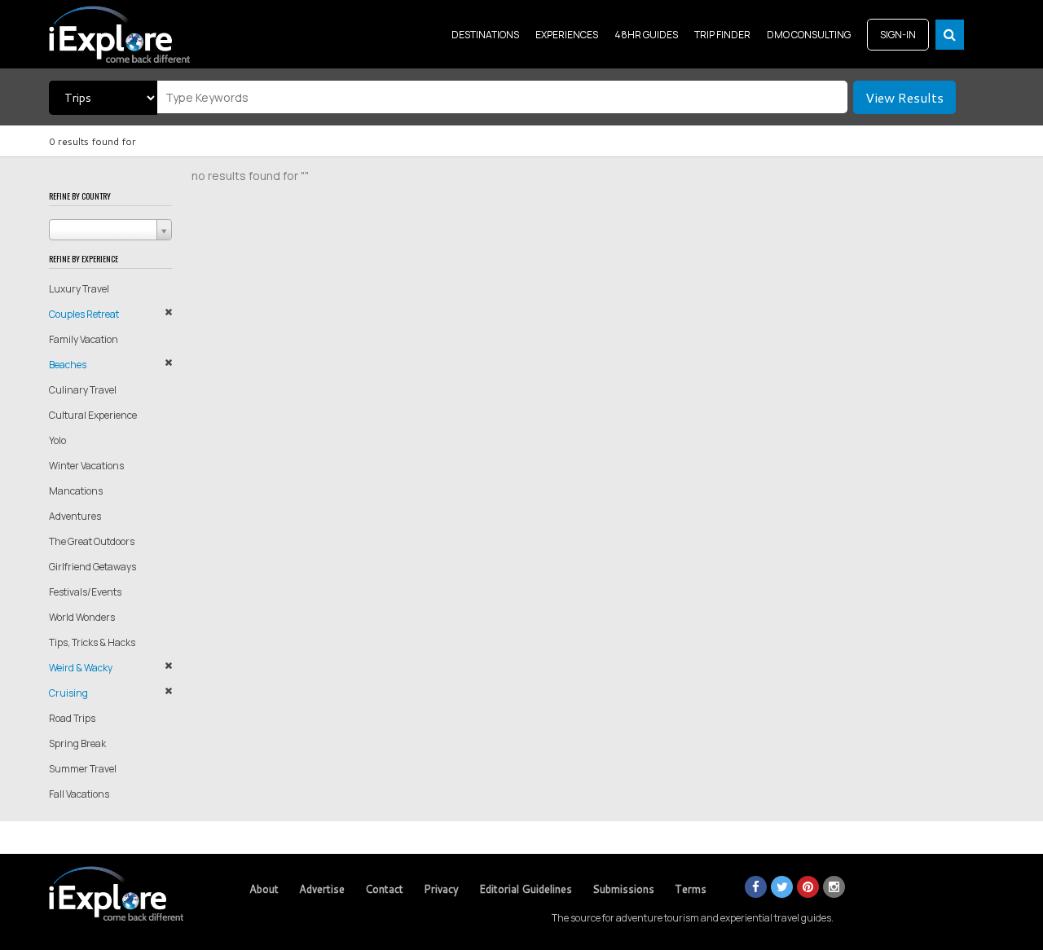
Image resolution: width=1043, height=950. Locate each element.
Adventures (75, 516)
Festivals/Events (85, 592)
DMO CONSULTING (809, 35)
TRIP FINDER (722, 35)
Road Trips (72, 718)
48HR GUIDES (646, 35)
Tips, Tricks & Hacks (92, 642)
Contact (384, 889)
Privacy (441, 889)
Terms (690, 889)
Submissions (623, 889)
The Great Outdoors (91, 541)
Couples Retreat (84, 314)
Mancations (76, 491)
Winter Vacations (86, 466)
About (264, 889)
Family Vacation (83, 339)
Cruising (68, 693)
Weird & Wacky (80, 668)
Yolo (57, 440)
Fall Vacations (79, 794)
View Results (904, 97)
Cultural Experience (93, 415)
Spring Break (77, 743)
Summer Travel (83, 769)
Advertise (322, 889)
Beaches (67, 365)
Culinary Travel (83, 390)
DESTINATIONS (485, 35)
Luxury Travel (79, 289)
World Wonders (82, 617)
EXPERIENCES (566, 35)
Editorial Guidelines (525, 889)
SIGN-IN (898, 35)
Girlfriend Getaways (92, 567)
